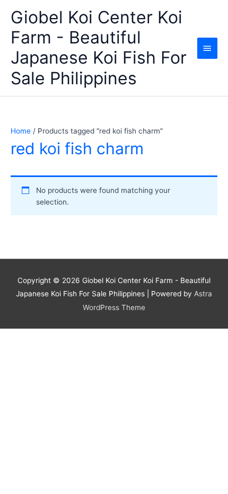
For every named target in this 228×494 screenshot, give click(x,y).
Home (21, 131)
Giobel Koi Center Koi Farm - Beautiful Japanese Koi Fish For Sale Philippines (99, 48)
